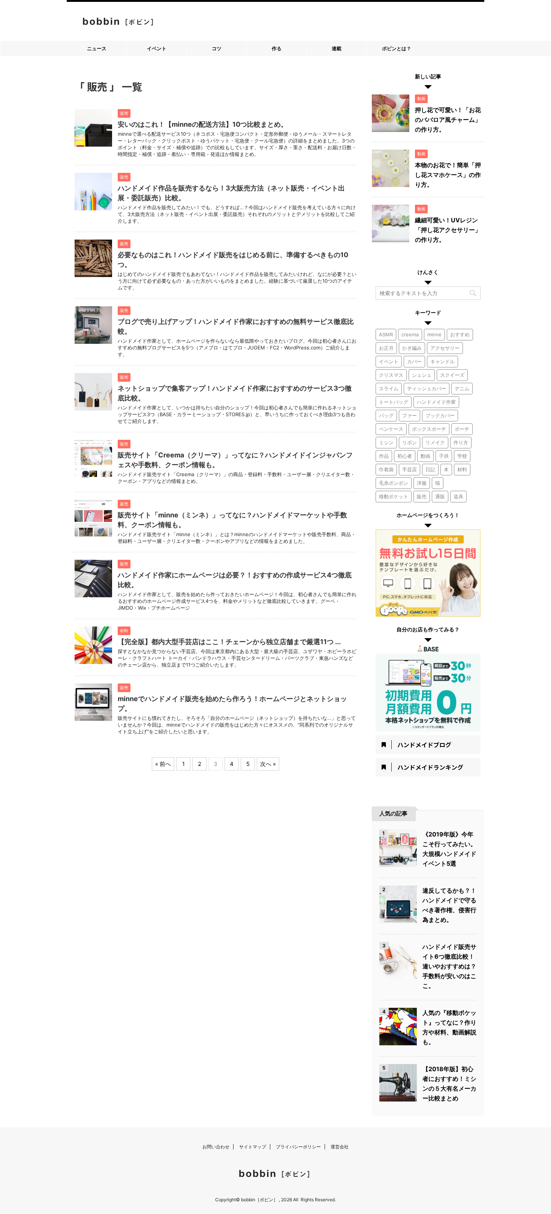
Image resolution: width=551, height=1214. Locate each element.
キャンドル (442, 361)
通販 (440, 496)
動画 (425, 456)
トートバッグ (393, 402)
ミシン (386, 442)
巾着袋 (386, 469)
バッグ (386, 415)
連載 (336, 48)
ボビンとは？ (396, 48)
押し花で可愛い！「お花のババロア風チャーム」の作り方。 (448, 119)
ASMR (386, 334)
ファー (409, 415)
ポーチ (462, 429)
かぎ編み (412, 348)
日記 (430, 469)
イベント (156, 48)
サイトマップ (252, 1147)
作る (276, 48)
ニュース (96, 48)
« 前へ (163, 763)
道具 (458, 496)
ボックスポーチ (429, 429)
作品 (384, 456)
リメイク (435, 442)
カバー (414, 361)
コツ (217, 48)
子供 (444, 456)
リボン (409, 442)
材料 (462, 469)
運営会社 (340, 1147)
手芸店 (409, 469)
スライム (388, 388)
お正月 (386, 348)
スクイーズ (452, 375)
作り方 (461, 442)
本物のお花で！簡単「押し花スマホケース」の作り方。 (448, 174)
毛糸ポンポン (393, 483)
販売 (422, 496)
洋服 (422, 483)
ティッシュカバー (426, 388)
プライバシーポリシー (298, 1147)
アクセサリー (445, 348)
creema (410, 334)
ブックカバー (440, 415)
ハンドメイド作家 (436, 402)
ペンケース (391, 429)
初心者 (404, 456)
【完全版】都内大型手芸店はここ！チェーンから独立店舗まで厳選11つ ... (229, 642)
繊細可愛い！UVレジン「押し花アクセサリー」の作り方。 (448, 229)
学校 (462, 456)
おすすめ (460, 334)
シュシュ (421, 375)
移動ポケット (393, 496)
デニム (462, 388)
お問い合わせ (215, 1147)
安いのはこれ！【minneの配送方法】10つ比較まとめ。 (202, 124)
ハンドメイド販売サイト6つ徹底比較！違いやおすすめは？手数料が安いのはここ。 (449, 966)
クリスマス (391, 375)
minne (434, 334)
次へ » (268, 763)
